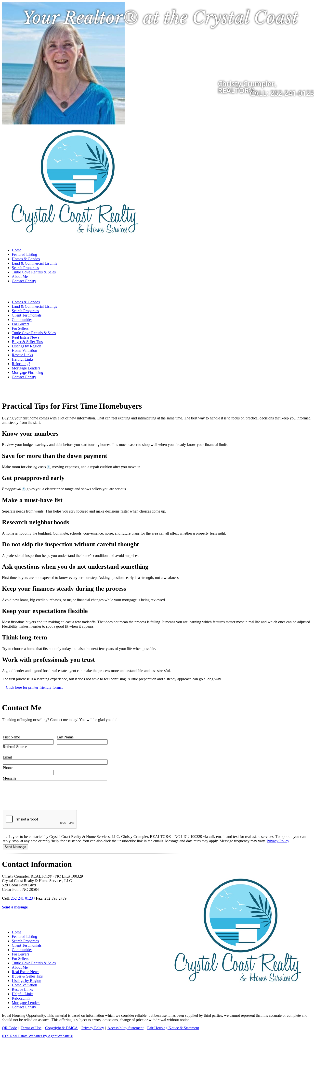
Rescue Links (22, 355)
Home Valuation (24, 350)
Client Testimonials (26, 315)
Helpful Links (22, 359)
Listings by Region (26, 346)
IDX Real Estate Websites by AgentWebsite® (37, 1036)
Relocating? (21, 364)
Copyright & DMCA (61, 1028)
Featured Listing (24, 254)
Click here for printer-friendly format (34, 687)
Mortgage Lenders (26, 368)
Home (16, 250)
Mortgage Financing (27, 372)
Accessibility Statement (125, 1028)
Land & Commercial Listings (34, 263)
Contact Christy (24, 281)
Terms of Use (31, 1028)
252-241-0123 (22, 898)
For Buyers (20, 324)
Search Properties (25, 268)
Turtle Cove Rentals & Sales (34, 272)
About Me (20, 276)
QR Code (9, 1028)
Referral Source (15, 747)
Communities (22, 320)
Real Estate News (25, 337)
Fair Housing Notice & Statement (173, 1028)
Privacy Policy (278, 841)
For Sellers (20, 328)
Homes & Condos (26, 259)
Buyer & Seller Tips (27, 342)
